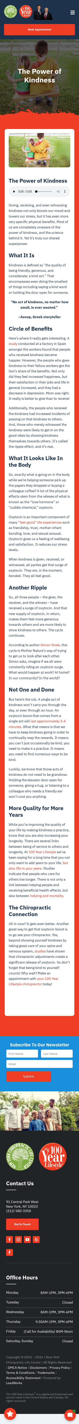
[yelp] (36, 1239)
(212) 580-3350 (18, 1211)
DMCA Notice (17, 1368)
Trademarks (46, 1373)
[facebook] (9, 1239)
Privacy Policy (60, 1368)
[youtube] (27, 1239)
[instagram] (18, 1239)
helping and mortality (46, 896)
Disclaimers (38, 1368)
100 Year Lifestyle (42, 852)
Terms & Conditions (20, 1373)
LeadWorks (14, 1383)
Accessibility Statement (23, 1378)
